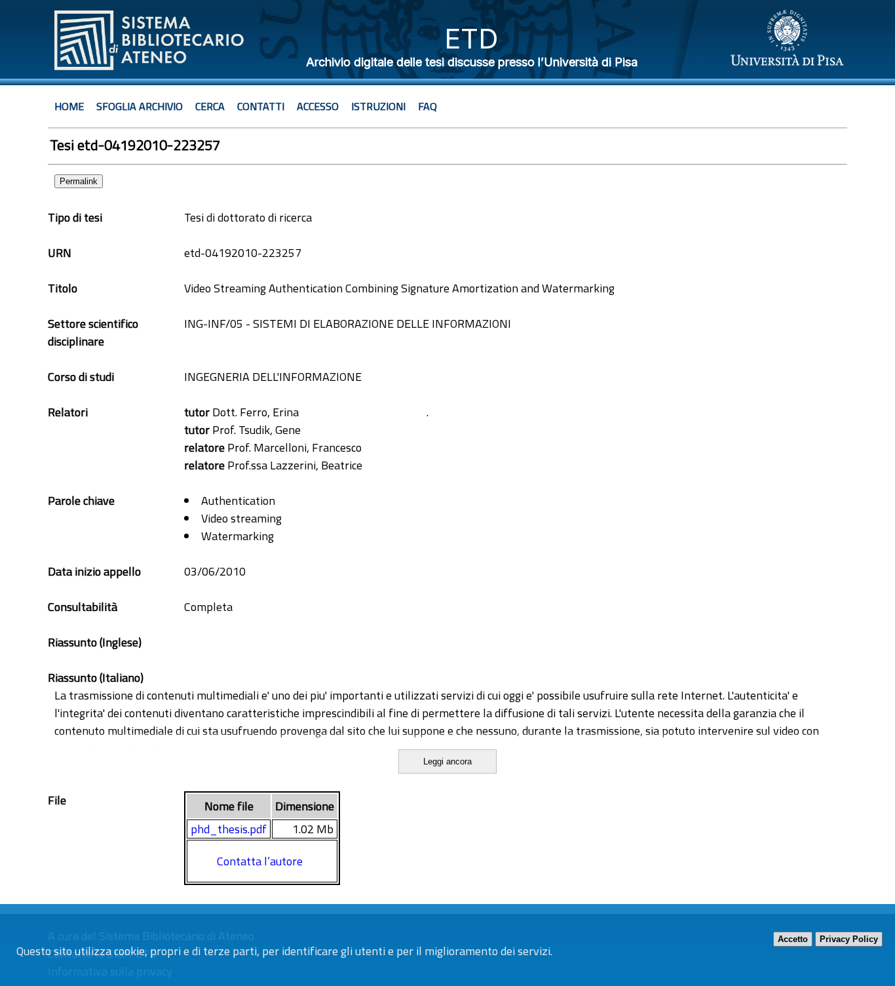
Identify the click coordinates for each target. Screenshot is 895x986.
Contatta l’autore (260, 861)
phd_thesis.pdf (229, 829)
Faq (427, 106)
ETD (471, 38)
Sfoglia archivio (139, 106)
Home (69, 106)
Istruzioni (378, 106)
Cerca (210, 106)
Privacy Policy (849, 939)
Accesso (318, 106)
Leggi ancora (447, 761)
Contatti (260, 106)
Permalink (79, 181)
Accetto (793, 939)
